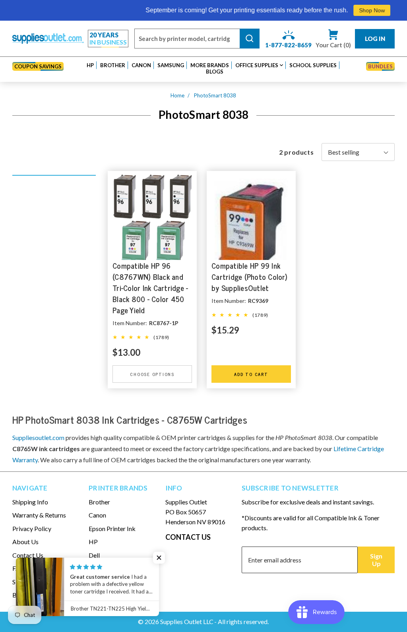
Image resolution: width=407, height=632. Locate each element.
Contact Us (27, 555)
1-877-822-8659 (288, 44)
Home (177, 95)
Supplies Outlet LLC (186, 621)
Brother (99, 502)
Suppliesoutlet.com (38, 437)
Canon (97, 515)
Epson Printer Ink (112, 528)
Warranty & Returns (39, 515)
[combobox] (187, 38)
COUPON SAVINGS (38, 66)
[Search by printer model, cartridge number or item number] (250, 38)
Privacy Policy (31, 528)
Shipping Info (30, 502)
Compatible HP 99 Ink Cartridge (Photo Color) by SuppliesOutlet (249, 277)
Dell (94, 555)
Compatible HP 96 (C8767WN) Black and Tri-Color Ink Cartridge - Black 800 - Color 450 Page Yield (150, 288)
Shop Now (360, 10)
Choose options (152, 373)
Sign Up (376, 559)
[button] (90, 65)
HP (93, 541)
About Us (25, 541)
